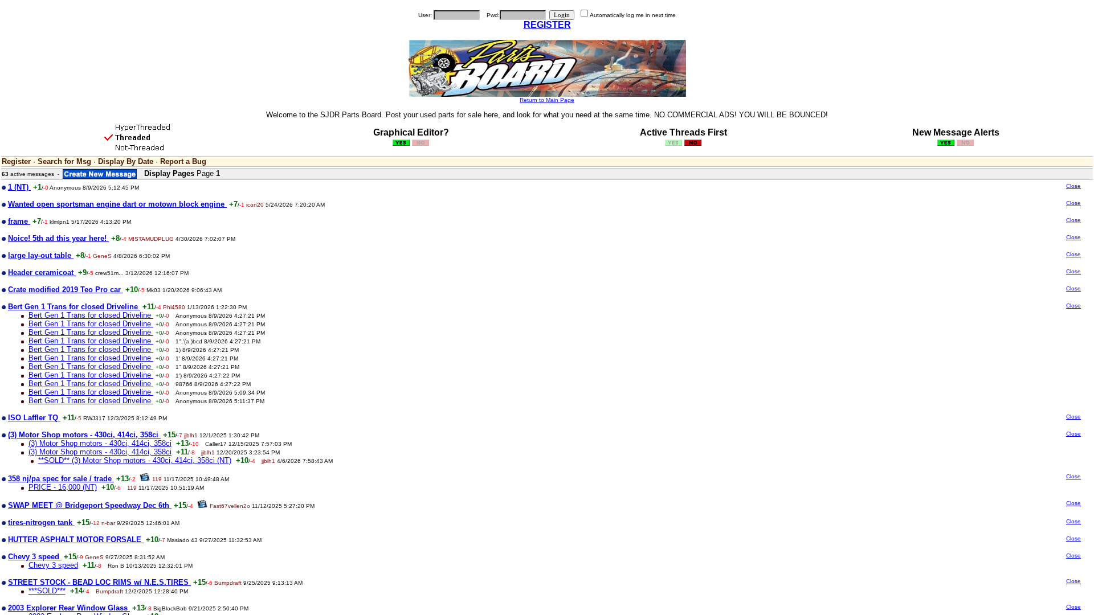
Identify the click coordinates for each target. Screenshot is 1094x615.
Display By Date (125, 161)
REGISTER (547, 25)
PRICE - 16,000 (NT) (62, 487)
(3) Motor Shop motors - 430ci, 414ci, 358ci (100, 443)
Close (1073, 186)
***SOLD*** (47, 591)
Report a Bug (183, 161)
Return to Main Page (547, 100)
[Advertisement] (987, 272)
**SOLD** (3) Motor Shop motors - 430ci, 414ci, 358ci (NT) (134, 460)
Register (16, 161)
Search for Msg (64, 161)
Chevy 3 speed (53, 565)
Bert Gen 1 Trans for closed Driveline (90, 315)
